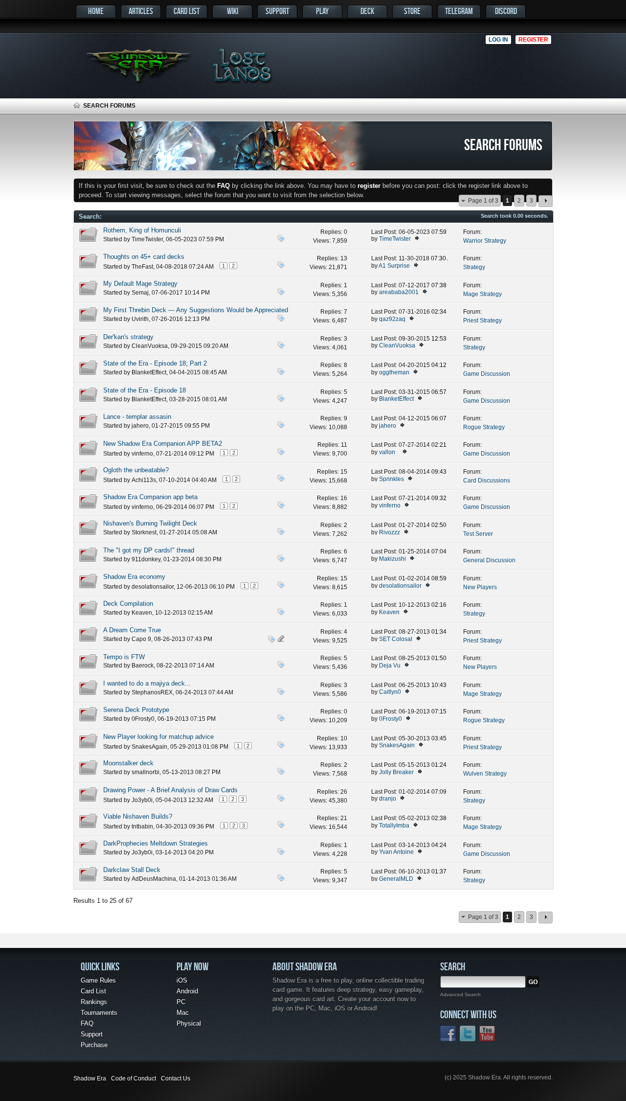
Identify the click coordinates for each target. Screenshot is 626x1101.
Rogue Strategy (484, 427)
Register (533, 39)
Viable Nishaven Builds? (137, 816)
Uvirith (140, 319)
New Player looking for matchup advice (158, 736)
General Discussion (489, 560)
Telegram (459, 11)
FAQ (87, 1023)
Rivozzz (389, 532)
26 (343, 791)
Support (277, 11)
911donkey (146, 559)
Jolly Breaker (396, 772)
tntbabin (142, 826)
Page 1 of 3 (483, 200)
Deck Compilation (128, 603)
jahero (140, 425)
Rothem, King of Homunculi (142, 230)
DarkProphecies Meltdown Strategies (155, 843)
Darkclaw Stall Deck (131, 869)
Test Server (478, 533)
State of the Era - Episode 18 (144, 390)
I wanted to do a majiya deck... (147, 683)
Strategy (474, 267)
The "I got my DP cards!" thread (148, 550)
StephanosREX (152, 692)
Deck (367, 11)
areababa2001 (399, 292)
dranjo (387, 798)
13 (343, 258)
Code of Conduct (133, 1078)
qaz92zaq (392, 319)
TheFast (142, 266)
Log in (498, 39)
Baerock (143, 665)
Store (412, 11)
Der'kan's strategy (128, 337)
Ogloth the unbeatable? (136, 470)
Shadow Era (89, 1078)
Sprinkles (391, 479)
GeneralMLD (396, 878)
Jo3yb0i (142, 800)
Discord (506, 11)
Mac (183, 1012)
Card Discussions (486, 480)
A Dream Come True (132, 630)
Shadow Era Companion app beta (150, 497)
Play (322, 11)
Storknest (144, 532)
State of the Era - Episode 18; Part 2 (155, 363)
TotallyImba (394, 825)
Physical (189, 1023)
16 (343, 498)
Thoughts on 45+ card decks (143, 256)
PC (181, 1002)
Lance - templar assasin (137, 416)
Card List (187, 11)
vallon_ (389, 452)
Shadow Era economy (134, 576)
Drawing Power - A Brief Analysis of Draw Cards (170, 790)
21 (343, 818)
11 (344, 444)
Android (187, 991)
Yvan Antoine (396, 852)
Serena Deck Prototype (136, 709)
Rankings (94, 1002)
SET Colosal (395, 639)
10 (343, 738)
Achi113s (144, 480)
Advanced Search (460, 994)
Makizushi (392, 558)
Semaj (140, 292)
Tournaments (99, 1012)
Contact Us (175, 1078)
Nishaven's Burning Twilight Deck (150, 523)
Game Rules (98, 980)
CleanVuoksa (150, 346)
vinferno (142, 453)
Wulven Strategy (485, 773)
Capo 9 (141, 639)
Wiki (232, 11)
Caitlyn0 (390, 691)
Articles (141, 11)
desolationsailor (153, 586)
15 (343, 471)
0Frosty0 (143, 718)
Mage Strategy (482, 294)
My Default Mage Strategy (140, 283)
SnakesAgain (149, 746)
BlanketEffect (149, 372)
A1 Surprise (394, 265)
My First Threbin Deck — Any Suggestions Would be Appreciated (195, 310)
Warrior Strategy (484, 240)
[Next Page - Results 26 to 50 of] (545, 201)
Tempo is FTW (124, 657)
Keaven (142, 612)
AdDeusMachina (154, 878)
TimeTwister (147, 239)
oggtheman (394, 372)
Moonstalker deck (128, 763)
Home (96, 11)
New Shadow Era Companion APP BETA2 (162, 443)
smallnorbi (145, 772)
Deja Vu (390, 665)
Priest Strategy (482, 320)
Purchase (94, 1045)
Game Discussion (486, 373)
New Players (480, 587)
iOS (182, 980)
